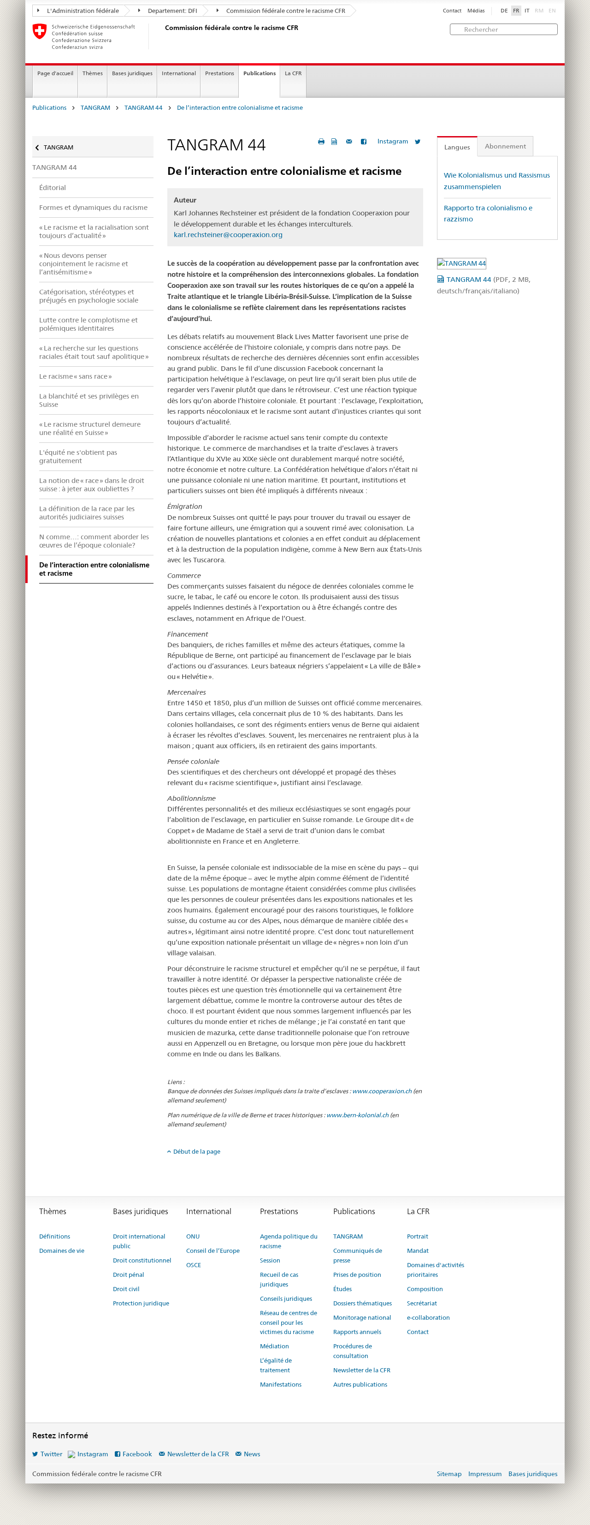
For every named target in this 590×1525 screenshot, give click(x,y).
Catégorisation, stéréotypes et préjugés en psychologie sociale (88, 295)
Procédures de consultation (352, 1350)
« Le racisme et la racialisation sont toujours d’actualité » (94, 231)
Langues (457, 147)
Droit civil (126, 1289)
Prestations (219, 73)
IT (527, 10)
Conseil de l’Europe (213, 1250)
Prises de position (357, 1274)
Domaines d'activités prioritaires (435, 1269)
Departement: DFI (172, 10)
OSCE (193, 1265)
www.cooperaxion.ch (382, 1091)
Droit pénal (128, 1274)
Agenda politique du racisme (289, 1241)
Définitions (54, 1236)
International (179, 73)
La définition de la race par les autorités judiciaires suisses (87, 512)
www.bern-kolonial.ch (357, 1115)
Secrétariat (422, 1303)
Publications (259, 73)
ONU (193, 1236)
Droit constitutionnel (142, 1260)
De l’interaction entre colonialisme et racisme (240, 107)
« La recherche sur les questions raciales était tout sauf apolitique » (94, 352)
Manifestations (280, 1384)
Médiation (274, 1346)
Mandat (418, 1250)
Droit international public (139, 1241)
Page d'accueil (55, 73)
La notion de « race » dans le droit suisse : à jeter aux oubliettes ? (91, 484)
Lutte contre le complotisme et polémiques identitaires (88, 324)
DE (504, 10)
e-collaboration (428, 1317)
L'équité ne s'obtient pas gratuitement (78, 456)
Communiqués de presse (357, 1255)
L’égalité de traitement (276, 1365)
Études (342, 1289)
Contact (452, 11)
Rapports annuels (357, 1331)
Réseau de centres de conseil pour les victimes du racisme (288, 1322)
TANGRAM (95, 107)
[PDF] (335, 141)
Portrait (417, 1236)
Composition (425, 1289)
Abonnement (505, 146)
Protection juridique (141, 1303)
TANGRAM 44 (143, 107)
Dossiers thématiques (362, 1303)
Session (270, 1260)
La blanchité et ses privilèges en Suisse (89, 400)
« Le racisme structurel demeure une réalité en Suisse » (90, 428)
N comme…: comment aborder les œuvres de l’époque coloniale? (94, 540)
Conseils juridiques (286, 1298)
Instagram (393, 141)
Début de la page (196, 1151)
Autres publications (360, 1384)
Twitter (51, 1454)
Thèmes (93, 73)
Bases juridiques (132, 73)
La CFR (293, 73)
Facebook (137, 1454)
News (252, 1454)
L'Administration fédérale (82, 10)
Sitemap (449, 1473)
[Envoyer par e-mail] (350, 141)
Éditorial (52, 187)
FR (516, 10)
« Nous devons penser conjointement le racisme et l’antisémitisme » (83, 263)
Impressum (485, 1473)
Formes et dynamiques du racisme (93, 207)
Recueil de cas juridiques (279, 1279)
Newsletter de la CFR (361, 1370)
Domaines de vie (61, 1250)
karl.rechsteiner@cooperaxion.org (228, 234)
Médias (475, 11)
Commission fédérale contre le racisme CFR (285, 10)
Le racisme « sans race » (75, 376)
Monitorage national (362, 1317)
